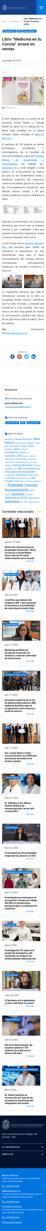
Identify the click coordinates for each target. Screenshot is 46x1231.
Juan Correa (33, 475)
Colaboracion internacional (18, 872)
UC (22, 502)
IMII (19, 31)
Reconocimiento (16, 489)
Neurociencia (20, 478)
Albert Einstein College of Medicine (21, 1070)
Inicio (4, 21)
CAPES (16, 449)
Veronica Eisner (34, 502)
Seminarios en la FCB (16, 497)
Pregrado (31, 485)
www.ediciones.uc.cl (16, 333)
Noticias (15, 21)
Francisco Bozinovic (22, 465)
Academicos (9, 439)
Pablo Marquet (19, 481)
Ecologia (25, 456)
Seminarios (29, 494)
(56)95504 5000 (12, 1202)
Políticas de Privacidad (12, 1222)
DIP (28, 452)
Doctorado (10, 455)
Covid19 (22, 452)
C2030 (24, 446)
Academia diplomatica (16, 675)
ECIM (19, 455)
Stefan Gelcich (34, 498)
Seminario (18, 493)
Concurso (24, 449)
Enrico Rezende (21, 459)
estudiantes (32, 459)
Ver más (32, 561)
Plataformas (28, 481)
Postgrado (15, 485)
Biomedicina (15, 446)
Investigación (22, 475)
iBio (16, 468)
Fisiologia (8, 465)
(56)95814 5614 (12, 1217)
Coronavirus (11, 452)
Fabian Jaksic (32, 462)
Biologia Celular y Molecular (24, 443)
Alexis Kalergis (12, 575)
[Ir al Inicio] (14, 7)
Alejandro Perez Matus (23, 439)
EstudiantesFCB (10, 462)
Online (28, 478)
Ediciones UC (9, 31)
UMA (26, 502)
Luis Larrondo (10, 478)
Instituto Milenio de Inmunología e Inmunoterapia (23, 160)
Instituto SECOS (10, 475)
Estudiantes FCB (21, 462)
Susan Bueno (30, 31)
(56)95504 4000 (12, 1186)
